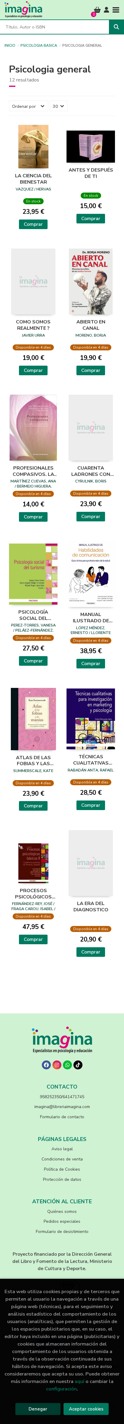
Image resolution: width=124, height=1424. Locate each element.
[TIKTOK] (77, 1064)
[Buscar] (116, 26)
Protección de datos (62, 1179)
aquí (79, 1381)
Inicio (10, 45)
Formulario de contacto (62, 1117)
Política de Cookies (62, 1169)
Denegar (38, 1409)
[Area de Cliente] (106, 10)
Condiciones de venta (62, 1159)
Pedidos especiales (62, 1221)
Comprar (33, 224)
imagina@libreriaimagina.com (62, 1107)
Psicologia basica (38, 45)
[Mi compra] (97, 10)
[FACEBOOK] (46, 1064)
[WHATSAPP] (67, 1064)
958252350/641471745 (62, 1097)
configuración (61, 1388)
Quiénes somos (62, 1211)
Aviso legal (62, 1149)
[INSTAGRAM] (56, 1064)
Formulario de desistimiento (62, 1231)
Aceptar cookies (86, 1409)
